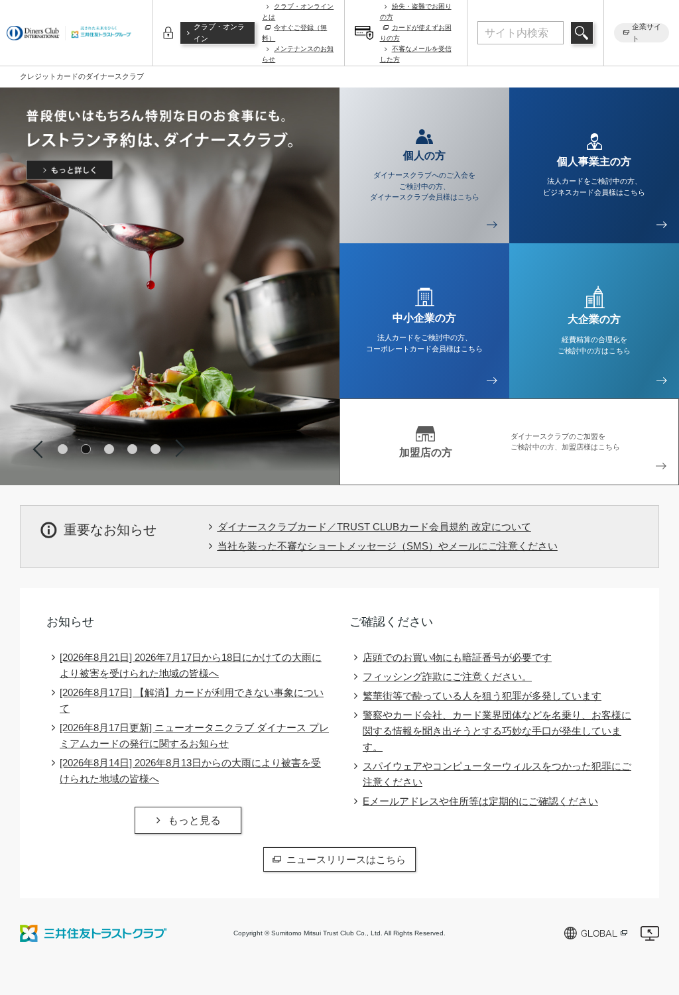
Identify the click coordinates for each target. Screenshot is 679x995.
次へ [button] (180, 449)
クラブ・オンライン (219, 32)
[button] (62, 449)
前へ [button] (38, 449)
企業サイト (646, 32)
